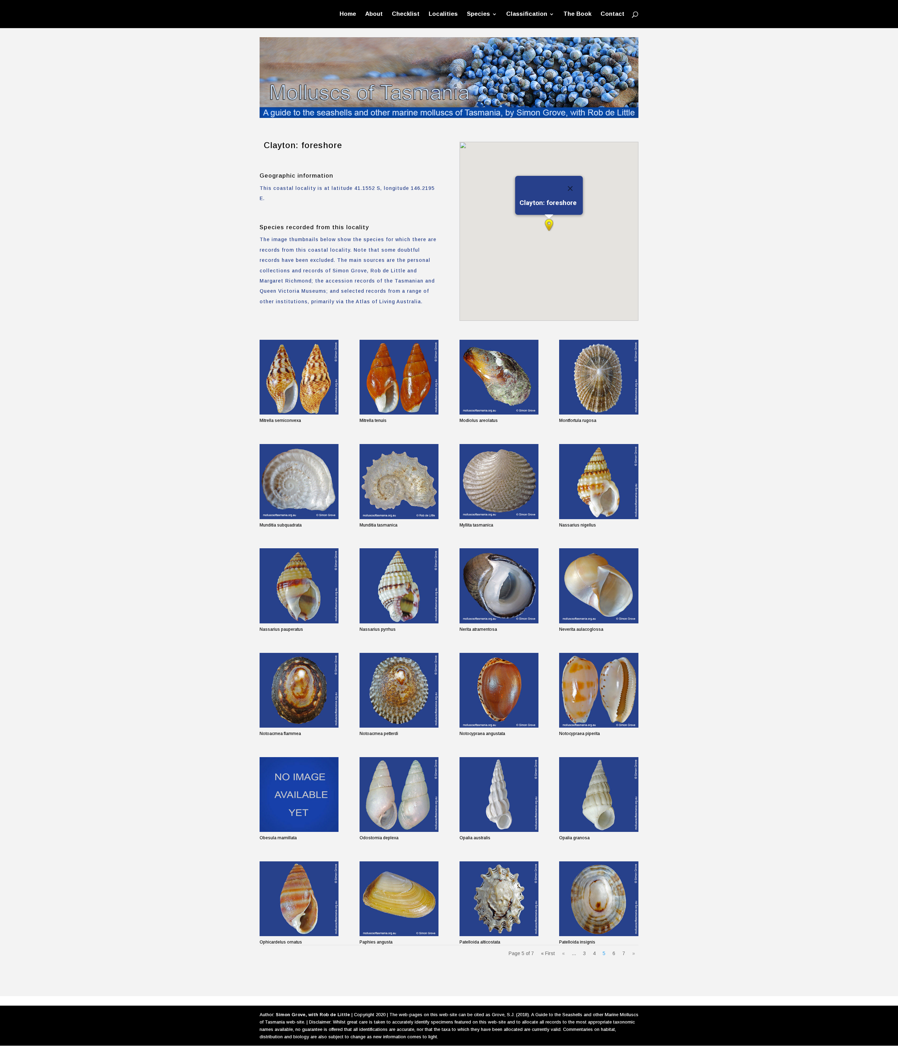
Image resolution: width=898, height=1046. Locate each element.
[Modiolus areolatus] (499, 377)
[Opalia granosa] (598, 794)
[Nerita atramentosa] (499, 585)
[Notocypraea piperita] (598, 690)
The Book (577, 14)
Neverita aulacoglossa (581, 629)
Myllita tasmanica (476, 525)
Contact (612, 14)
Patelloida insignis (577, 942)
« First (548, 953)
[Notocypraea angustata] (499, 690)
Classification (526, 14)
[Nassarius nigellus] (598, 481)
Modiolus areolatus (479, 420)
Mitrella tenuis (373, 420)
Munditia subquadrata (281, 525)
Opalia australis (475, 837)
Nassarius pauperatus (281, 629)
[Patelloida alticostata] (499, 898)
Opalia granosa (574, 837)
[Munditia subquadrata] (299, 481)
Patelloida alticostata (480, 942)
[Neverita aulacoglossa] (598, 585)
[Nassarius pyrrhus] (399, 585)
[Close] (570, 188)
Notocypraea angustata (482, 733)
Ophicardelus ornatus (281, 942)
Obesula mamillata (278, 837)
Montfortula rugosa (577, 420)
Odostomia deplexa (379, 837)
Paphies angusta (376, 942)
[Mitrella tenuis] (399, 377)
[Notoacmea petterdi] (399, 690)
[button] (549, 225)
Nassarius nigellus (577, 525)
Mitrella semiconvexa (280, 420)
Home (348, 14)
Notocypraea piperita (579, 733)
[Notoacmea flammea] (299, 690)
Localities (443, 14)
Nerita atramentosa (478, 629)
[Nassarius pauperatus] (299, 585)
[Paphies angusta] (399, 898)
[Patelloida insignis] (598, 898)
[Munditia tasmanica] (399, 481)
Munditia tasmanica (378, 525)
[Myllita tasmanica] (499, 481)
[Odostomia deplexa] (399, 794)
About (374, 14)
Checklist (406, 14)
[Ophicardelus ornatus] (299, 898)
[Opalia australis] (499, 794)
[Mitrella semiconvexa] (299, 377)
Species (478, 14)
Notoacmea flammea (280, 733)
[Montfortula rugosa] (598, 377)
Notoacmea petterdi (379, 733)
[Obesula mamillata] (299, 794)
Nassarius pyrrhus (378, 629)
